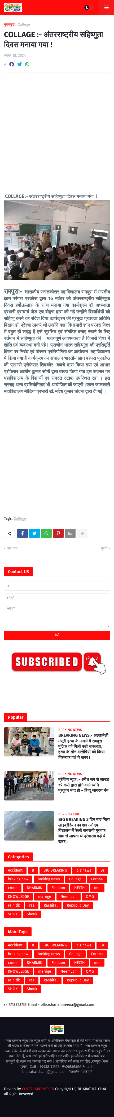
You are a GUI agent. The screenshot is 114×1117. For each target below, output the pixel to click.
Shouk (32, 914)
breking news (49, 879)
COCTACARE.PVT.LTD (38, 1089)
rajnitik (14, 905)
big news (83, 870)
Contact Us (58, 1108)
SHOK (12, 914)
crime (12, 888)
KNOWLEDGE (18, 896)
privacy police (84, 1108)
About (38, 1108)
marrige (44, 896)
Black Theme (67, 1099)
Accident (15, 870)
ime (97, 888)
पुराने (104, 548)
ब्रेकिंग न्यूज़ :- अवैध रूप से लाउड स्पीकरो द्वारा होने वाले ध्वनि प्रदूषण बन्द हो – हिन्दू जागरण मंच (83, 785)
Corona (97, 879)
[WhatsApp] (27, 64)
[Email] (70, 533)
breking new (18, 879)
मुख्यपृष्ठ (9, 25)
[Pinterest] (58, 533)
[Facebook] (11, 64)
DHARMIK (34, 888)
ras (31, 905)
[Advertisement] (57, 136)
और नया (12, 548)
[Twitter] (19, 64)
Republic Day (78, 905)
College (24, 25)
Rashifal (51, 905)
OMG (90, 896)
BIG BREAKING (55, 870)
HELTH (79, 888)
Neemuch (68, 896)
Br (102, 870)
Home (23, 1108)
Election (58, 888)
